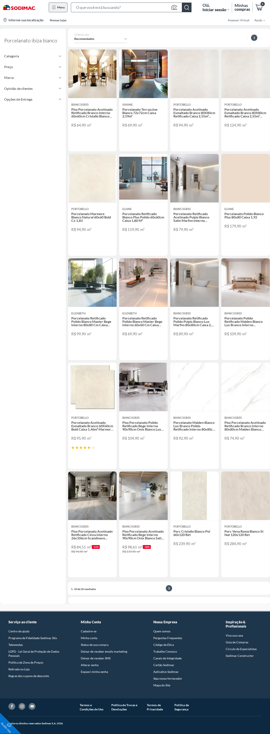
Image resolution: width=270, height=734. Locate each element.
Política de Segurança (181, 707)
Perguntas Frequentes (167, 638)
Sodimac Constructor (240, 655)
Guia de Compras (237, 642)
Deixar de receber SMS (96, 658)
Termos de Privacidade (155, 707)
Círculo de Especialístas (241, 649)
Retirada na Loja (19, 669)
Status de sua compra (94, 644)
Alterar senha (90, 665)
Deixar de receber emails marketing (104, 651)
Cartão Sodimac (163, 665)
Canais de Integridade (167, 658)
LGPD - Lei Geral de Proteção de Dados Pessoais (33, 653)
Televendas (15, 644)
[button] (131, 7)
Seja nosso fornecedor (167, 678)
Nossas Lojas (58, 20)
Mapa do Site (161, 685)
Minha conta (89, 638)
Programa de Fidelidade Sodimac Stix (32, 638)
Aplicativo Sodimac (166, 671)
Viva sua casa (234, 635)
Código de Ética (163, 644)
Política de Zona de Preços (25, 662)
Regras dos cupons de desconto (28, 676)
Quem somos (161, 631)
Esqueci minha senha (94, 671)
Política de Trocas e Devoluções (124, 707)
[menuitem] (257, 20)
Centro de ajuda (18, 631)
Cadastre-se (88, 631)
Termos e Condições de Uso (92, 707)
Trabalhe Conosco (165, 651)
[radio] (72, 447)
